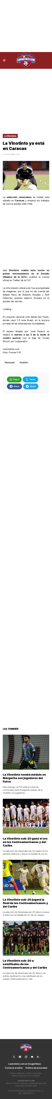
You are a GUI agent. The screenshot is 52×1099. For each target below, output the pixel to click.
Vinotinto (24, 362)
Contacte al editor (14, 1068)
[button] (4, 60)
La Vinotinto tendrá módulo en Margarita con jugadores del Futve (24, 778)
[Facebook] (20, 1057)
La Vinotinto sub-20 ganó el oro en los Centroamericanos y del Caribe (25, 842)
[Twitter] (14, 1057)
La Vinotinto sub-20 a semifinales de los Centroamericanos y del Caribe (25, 964)
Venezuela (10, 362)
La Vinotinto (10, 136)
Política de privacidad (36, 1068)
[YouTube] (32, 1057)
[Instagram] (26, 1057)
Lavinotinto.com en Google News (24, 1064)
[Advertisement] (26, 26)
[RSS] (38, 1057)
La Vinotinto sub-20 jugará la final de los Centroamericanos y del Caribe (25, 903)
